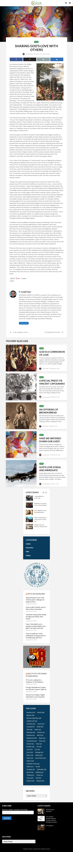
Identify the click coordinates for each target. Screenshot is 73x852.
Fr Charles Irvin (45, 455)
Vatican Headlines (36, 594)
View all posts (24, 323)
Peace (30, 758)
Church (40, 724)
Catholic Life (32, 721)
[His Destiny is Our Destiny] (29, 505)
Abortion (31, 712)
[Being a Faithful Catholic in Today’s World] (29, 498)
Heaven (30, 744)
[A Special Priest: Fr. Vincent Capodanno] (21, 387)
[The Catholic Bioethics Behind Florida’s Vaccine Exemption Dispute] (29, 526)
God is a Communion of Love (52, 353)
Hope (39, 744)
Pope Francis (40, 758)
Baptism (30, 715)
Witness (40, 781)
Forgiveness (32, 741)
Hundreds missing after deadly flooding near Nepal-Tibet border (36, 617)
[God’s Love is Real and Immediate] (21, 473)
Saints (30, 766)
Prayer (30, 761)
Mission (38, 755)
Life (37, 749)
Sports (30, 772)
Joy (39, 746)
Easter (38, 729)
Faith (36, 41)
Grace (42, 741)
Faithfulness (32, 738)
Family (42, 738)
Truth (38, 778)
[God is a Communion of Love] (21, 358)
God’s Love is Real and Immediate (50, 469)
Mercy (30, 755)
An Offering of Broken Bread (48, 411)
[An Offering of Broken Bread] (21, 415)
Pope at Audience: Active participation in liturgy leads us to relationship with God (36, 636)
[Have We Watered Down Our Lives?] (21, 444)
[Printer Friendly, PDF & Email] (18, 278)
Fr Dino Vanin (45, 368)
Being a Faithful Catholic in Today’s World (39, 498)
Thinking (30, 775)
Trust (30, 778)
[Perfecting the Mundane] (29, 519)
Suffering (39, 772)
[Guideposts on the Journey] (29, 512)
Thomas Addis (45, 397)
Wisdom (30, 781)
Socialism (31, 769)
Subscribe (7, 818)
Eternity (41, 732)
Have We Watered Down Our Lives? (50, 440)
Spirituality (41, 769)
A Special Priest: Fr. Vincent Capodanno (52, 382)
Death (40, 726)
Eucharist (31, 735)
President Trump (33, 763)
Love (11, 281)
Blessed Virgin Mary (34, 718)
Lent (30, 749)
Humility (30, 746)
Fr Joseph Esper (29, 54)
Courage (31, 726)
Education (31, 732)
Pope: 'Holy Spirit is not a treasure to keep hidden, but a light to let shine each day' (36, 626)
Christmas (31, 724)
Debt (29, 729)
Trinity (39, 775)
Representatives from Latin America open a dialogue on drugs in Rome (35, 600)
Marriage (39, 752)
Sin (38, 766)
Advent (40, 712)
